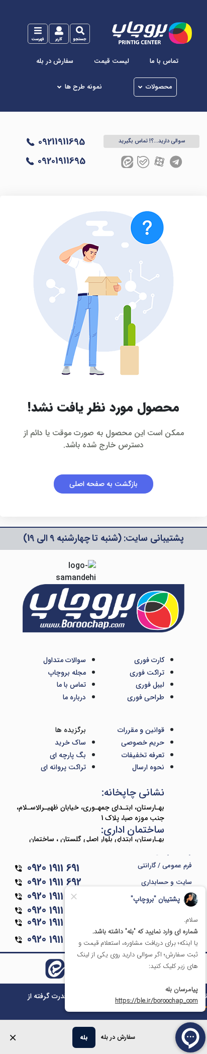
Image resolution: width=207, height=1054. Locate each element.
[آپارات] (159, 161)
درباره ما (74, 697)
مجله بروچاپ (67, 672)
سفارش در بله (54, 61)
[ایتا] (127, 161)
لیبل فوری (150, 684)
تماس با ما (164, 61)
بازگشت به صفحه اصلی (103, 484)
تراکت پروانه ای (63, 767)
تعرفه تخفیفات (143, 755)
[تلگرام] (176, 161)
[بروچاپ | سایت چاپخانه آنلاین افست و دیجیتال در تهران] (151, 32)
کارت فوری (149, 660)
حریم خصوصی (142, 742)
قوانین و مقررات (141, 730)
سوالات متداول (64, 660)
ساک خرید (70, 742)
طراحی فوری (145, 697)
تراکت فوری (147, 672)
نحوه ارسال (148, 767)
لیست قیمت (111, 61)
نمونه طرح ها (83, 87)
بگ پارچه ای (68, 755)
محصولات (159, 87)
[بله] (143, 161)
